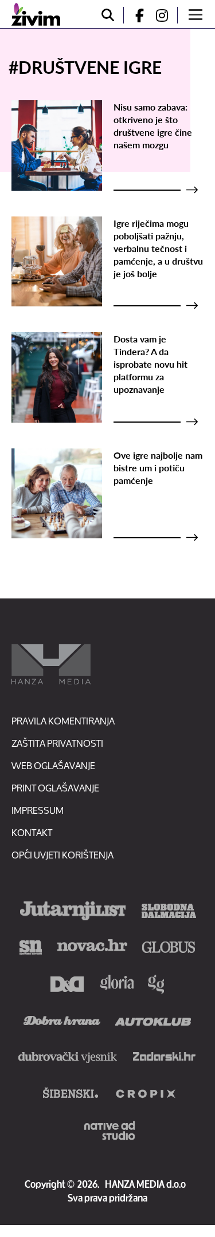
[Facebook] (134, 15)
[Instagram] (166, 15)
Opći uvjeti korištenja (62, 854)
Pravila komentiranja (63, 720)
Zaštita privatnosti (57, 743)
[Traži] (108, 15)
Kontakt (31, 832)
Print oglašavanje (55, 787)
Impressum (37, 810)
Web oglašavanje (53, 765)
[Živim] (35, 14)
